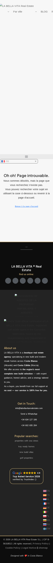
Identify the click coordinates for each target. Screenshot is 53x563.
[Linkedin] (37, 281)
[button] (26, 156)
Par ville (17, 11)
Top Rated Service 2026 (26, 476)
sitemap (43, 547)
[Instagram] (23, 281)
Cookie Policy (12, 547)
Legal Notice (29, 547)
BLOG (44, 11)
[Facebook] (8, 281)
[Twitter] (15, 281)
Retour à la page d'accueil (26, 206)
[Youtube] (30, 281)
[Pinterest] (45, 281)
